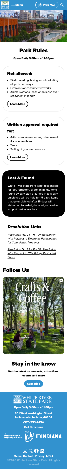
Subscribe (33, 384)
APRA (49, 456)
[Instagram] (25, 451)
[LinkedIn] (42, 451)
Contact (28, 456)
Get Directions (33, 427)
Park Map (49, 5)
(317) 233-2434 (33, 422)
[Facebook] (36, 451)
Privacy (39, 456)
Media (18, 456)
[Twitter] (30, 451)
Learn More (17, 104)
